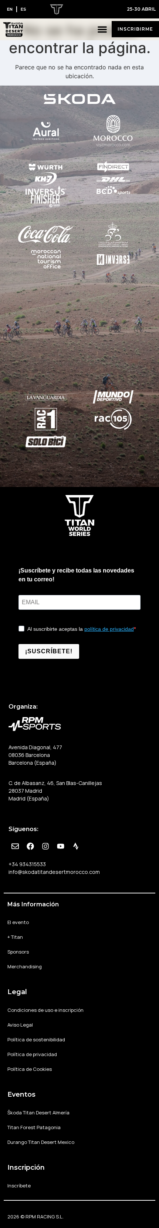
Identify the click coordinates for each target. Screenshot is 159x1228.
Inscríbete (19, 1185)
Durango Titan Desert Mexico (40, 1142)
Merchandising (24, 966)
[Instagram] (45, 846)
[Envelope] (15, 846)
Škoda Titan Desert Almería (38, 1112)
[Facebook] (30, 846)
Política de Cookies (29, 1069)
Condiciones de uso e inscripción (45, 1010)
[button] (102, 29)
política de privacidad (109, 629)
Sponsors (18, 951)
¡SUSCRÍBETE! (48, 651)
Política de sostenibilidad (36, 1039)
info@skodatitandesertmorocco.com (54, 871)
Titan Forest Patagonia (34, 1127)
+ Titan (15, 937)
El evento (18, 922)
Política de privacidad (32, 1054)
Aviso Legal (20, 1024)
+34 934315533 (27, 864)
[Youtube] (60, 846)
